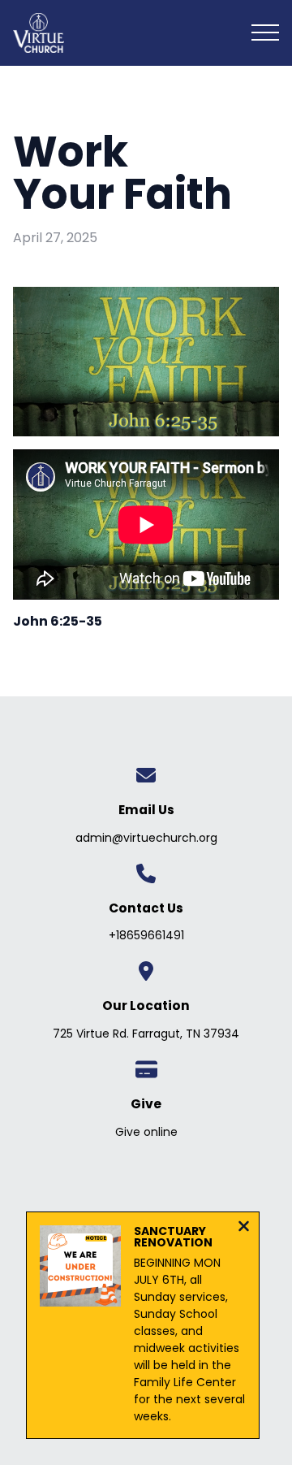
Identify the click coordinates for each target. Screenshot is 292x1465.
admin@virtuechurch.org (146, 838)
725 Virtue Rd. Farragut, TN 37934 (146, 1033)
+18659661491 (146, 935)
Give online (146, 1132)
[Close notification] (243, 1228)
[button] (265, 32)
